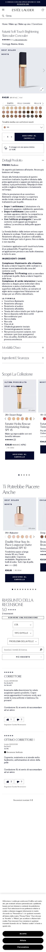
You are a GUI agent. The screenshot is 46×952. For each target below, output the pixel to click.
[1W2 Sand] (13, 418)
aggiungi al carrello (29, 137)
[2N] (19, 108)
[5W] (19, 116)
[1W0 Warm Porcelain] (22, 536)
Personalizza (23, 947)
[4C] (15, 112)
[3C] (36, 108)
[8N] (40, 116)
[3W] (32, 108)
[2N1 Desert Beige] (9, 418)
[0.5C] (36, 112)
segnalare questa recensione (15, 725)
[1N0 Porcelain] (18, 536)
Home (4, 24)
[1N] (7, 108)
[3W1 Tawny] (26, 418)
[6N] (36, 116)
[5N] (3, 116)
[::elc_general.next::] (33, 419)
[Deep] (42, 536)
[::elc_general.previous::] (6, 419)
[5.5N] (19, 112)
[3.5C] (3, 112)
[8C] (32, 116)
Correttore (37, 24)
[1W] (11, 108)
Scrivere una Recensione (23, 618)
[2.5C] (40, 108)
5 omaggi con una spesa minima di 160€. (23, 3)
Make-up (13, 24)
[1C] (15, 108)
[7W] (24, 112)
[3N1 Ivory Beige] (22, 418)
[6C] (24, 116)
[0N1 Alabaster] (9, 536)
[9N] (28, 116)
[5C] (11, 116)
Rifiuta (23, 940)
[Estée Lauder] (23, 9)
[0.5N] (3, 108)
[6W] (15, 116)
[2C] (28, 108)
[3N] (7, 112)
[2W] (24, 108)
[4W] (11, 112)
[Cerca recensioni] (41, 650)
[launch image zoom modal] (42, 89)
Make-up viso (25, 24)
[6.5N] (7, 116)
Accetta (23, 934)
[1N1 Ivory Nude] (31, 536)
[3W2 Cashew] (31, 418)
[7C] (28, 112)
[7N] (32, 112)
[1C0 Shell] (13, 536)
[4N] (40, 112)
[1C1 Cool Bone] (26, 536)
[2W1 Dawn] (18, 418)
